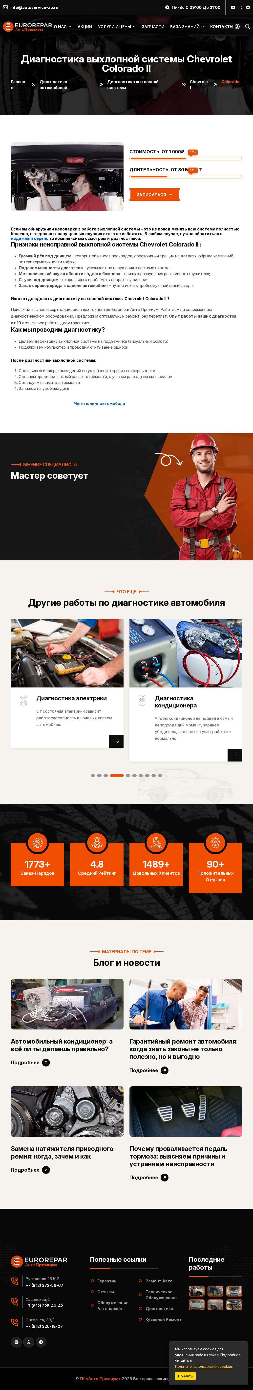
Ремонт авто (159, 1280)
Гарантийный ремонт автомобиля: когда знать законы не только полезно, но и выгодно (183, 1048)
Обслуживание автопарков (112, 1305)
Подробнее (25, 1063)
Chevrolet (199, 84)
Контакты (221, 26)
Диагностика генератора (192, 698)
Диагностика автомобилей (53, 84)
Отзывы (105, 1291)
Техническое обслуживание (161, 1294)
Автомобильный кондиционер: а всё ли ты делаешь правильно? (62, 1045)
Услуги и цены (114, 26)
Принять (185, 1376)
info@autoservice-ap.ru (34, 7)
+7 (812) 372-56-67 (44, 1285)
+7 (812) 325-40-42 (44, 1305)
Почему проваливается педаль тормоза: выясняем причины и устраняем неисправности (178, 1156)
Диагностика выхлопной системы (133, 84)
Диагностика (159, 1308)
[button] (93, 775)
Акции (85, 26)
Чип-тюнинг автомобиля (99, 403)
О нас (60, 26)
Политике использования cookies (204, 1366)
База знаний (184, 26)
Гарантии (107, 1280)
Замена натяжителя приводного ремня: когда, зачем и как (62, 1152)
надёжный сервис (29, 238)
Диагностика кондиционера (57, 702)
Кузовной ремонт (164, 1319)
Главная (18, 84)
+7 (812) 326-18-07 (44, 1326)
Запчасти (153, 26)
